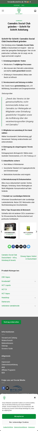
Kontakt (17, 5)
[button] (35, 398)
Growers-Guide (7, 349)
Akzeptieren (19, 416)
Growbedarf (6, 281)
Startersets (6, 302)
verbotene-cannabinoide (10, 306)
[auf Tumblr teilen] (24, 246)
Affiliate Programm (8, 370)
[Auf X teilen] (17, 246)
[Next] (36, 231)
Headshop (5, 298)
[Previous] (1, 231)
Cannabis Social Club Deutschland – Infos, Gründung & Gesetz (9, 257)
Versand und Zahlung (9, 338)
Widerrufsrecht (7, 340)
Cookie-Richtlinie (8, 427)
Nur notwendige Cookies (19, 422)
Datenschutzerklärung (20, 427)
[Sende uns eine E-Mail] (7, 388)
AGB (3, 367)
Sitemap (5, 346)
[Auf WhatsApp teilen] (9, 246)
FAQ (23, 5)
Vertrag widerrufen (11, 322)
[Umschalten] (35, 281)
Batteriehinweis (7, 343)
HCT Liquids (6, 285)
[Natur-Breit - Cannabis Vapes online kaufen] (19, 10)
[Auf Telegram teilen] (28, 246)
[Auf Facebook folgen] (3, 388)
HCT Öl (4, 289)
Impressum (31, 427)
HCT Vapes (6, 294)
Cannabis (19, 20)
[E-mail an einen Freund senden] (21, 246)
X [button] (30, 2)
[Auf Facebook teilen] (13, 246)
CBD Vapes (6, 277)
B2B (3, 373)
